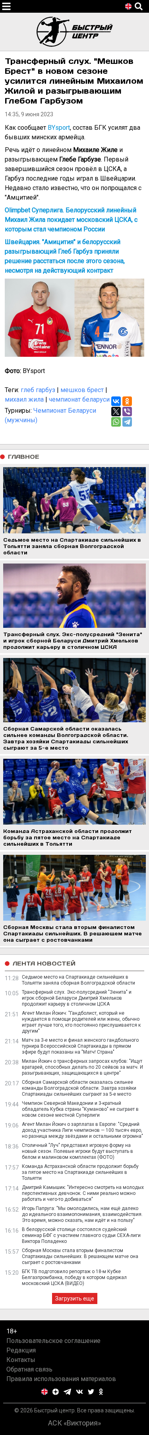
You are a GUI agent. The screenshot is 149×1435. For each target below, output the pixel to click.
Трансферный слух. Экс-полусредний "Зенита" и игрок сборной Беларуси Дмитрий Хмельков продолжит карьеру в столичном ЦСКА (77, 998)
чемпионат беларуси (79, 399)
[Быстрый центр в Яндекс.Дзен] (55, 1392)
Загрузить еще (74, 1298)
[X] (116, 411)
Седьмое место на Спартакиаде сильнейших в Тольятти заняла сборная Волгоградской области (78, 980)
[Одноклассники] (127, 401)
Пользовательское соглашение (53, 1341)
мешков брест (82, 390)
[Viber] (127, 411)
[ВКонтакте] (116, 401)
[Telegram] (127, 422)
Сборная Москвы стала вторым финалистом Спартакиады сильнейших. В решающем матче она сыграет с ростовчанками (80, 1256)
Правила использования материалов (61, 1379)
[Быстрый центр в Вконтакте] (79, 1392)
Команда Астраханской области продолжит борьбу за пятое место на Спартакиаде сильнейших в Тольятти (80, 1172)
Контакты (20, 1360)
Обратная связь (29, 1369)
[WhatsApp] (116, 422)
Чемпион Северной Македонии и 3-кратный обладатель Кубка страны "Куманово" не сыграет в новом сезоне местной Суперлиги (80, 1109)
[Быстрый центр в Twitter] (91, 1392)
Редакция (21, 1350)
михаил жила (24, 399)
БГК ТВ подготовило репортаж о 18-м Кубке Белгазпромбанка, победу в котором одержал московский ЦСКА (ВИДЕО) (74, 1277)
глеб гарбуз (38, 390)
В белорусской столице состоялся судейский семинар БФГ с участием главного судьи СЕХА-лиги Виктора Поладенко (81, 1235)
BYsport (59, 127)
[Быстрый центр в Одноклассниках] (101, 1392)
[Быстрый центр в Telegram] (67, 1392)
